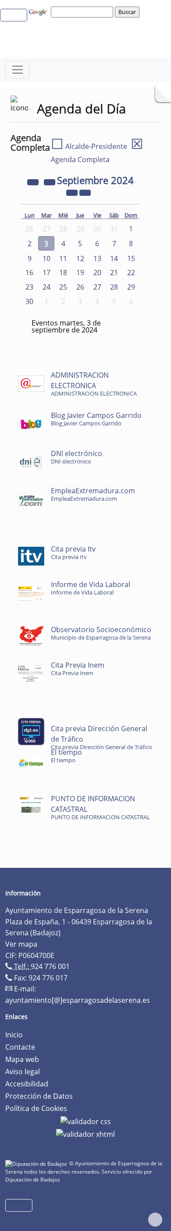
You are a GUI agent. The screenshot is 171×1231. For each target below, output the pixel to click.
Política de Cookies (36, 1108)
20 (97, 272)
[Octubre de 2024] (85, 192)
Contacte (20, 1047)
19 (80, 272)
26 (80, 287)
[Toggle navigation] (17, 69)
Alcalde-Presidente (89, 146)
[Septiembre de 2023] (33, 181)
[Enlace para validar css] (86, 1120)
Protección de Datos (39, 1096)
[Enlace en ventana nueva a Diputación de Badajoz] (37, 1163)
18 (63, 272)
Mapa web (22, 1059)
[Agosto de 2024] (50, 181)
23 (29, 287)
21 (114, 272)
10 (46, 258)
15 (131, 258)
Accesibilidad (26, 1084)
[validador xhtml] (85, 1134)
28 (114, 287)
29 (131, 287)
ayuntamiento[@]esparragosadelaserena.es (77, 1000)
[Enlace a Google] (39, 11)
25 (63, 287)
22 (131, 272)
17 (46, 272)
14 (114, 258)
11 (63, 258)
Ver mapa (21, 944)
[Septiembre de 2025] (72, 192)
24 (46, 287)
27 (97, 287)
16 (29, 272)
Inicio (14, 1035)
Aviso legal (22, 1071)
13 (97, 258)
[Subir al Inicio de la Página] (155, 1220)
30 (29, 301)
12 (80, 258)
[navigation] (83, 12)
